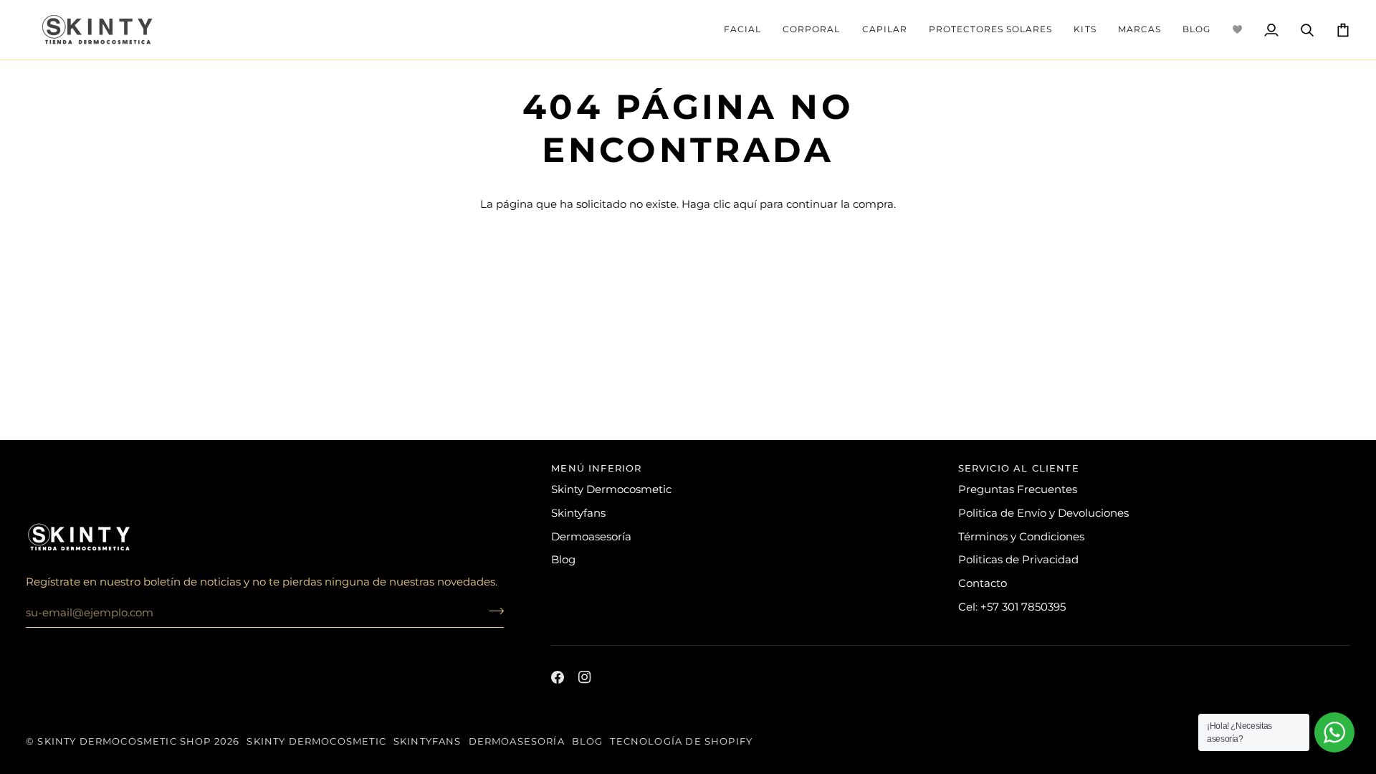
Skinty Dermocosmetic (611, 489)
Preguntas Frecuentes (1017, 489)
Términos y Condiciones (1021, 536)
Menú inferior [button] (596, 468)
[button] (742, 29)
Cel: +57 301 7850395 (1012, 607)
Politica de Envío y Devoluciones (1043, 513)
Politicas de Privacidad (1018, 559)
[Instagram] (584, 677)
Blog (563, 559)
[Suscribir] (492, 610)
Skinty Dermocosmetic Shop (124, 741)
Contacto (982, 583)
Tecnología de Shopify (681, 741)
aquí (745, 204)
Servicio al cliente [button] (1018, 468)
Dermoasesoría (591, 536)
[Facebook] (557, 677)
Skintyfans (578, 513)
